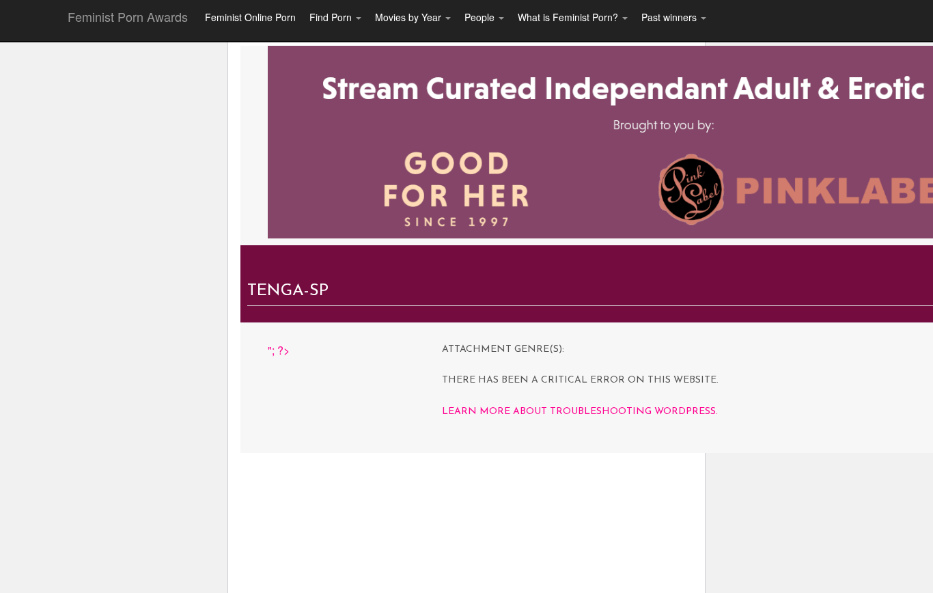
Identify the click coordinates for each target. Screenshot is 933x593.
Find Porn (331, 17)
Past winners (670, 17)
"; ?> (279, 350)
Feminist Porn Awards (128, 16)
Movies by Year (409, 17)
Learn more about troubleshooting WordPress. (580, 411)
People (480, 17)
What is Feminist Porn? (569, 17)
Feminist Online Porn (250, 17)
